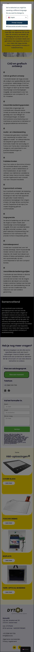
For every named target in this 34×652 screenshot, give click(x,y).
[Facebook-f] (19, 647)
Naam (6, 404)
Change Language (17, 22)
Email (6, 410)
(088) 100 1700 (12, 385)
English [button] (13, 17)
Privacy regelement (10, 641)
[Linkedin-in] (14, 647)
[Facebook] (9, 391)
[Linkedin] (5, 391)
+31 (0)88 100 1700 (9, 633)
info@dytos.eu (8, 636)
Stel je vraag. (8, 416)
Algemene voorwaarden (11, 639)
